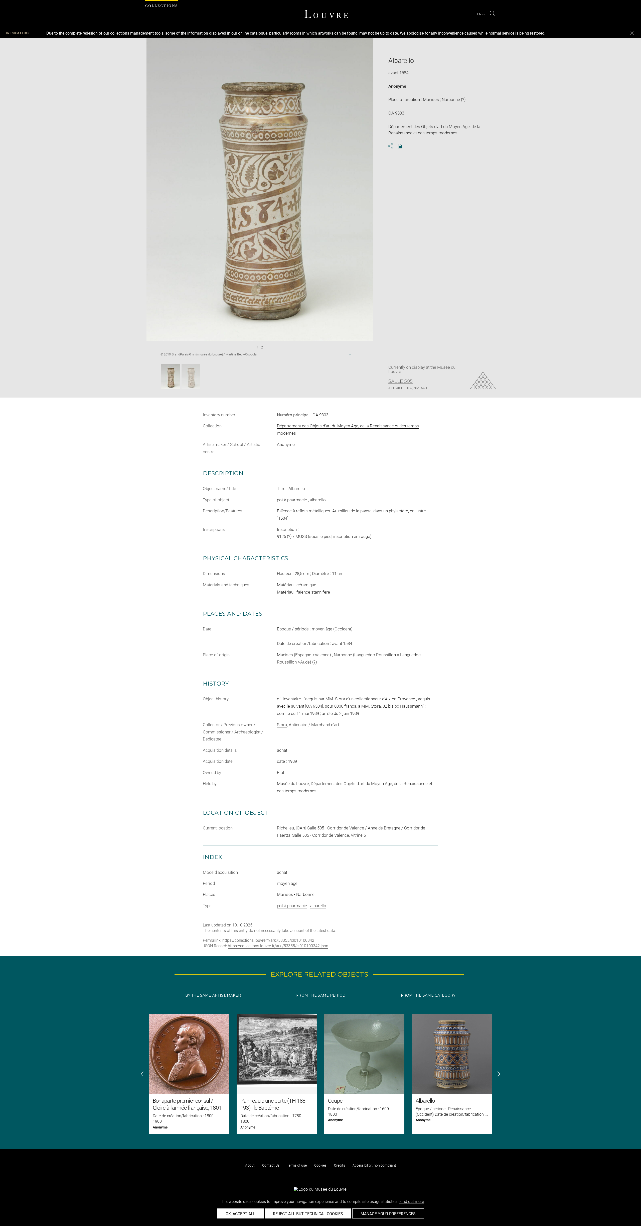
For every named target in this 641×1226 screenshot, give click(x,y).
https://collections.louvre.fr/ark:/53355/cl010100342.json (278, 946)
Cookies (320, 1165)
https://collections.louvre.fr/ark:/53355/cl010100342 (268, 940)
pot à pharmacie (292, 905)
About (250, 1165)
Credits (339, 1165)
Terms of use (297, 1165)
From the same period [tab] (321, 995)
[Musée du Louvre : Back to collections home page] (326, 14)
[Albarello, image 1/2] (171, 376)
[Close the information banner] (632, 33)
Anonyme (397, 86)
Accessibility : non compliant (374, 1165)
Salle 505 (400, 381)
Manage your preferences (388, 1213)
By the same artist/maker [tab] (213, 995)
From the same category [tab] (428, 995)
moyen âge (287, 883)
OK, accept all (240, 1213)
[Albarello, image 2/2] (191, 376)
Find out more (411, 1201)
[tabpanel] (320, 1074)
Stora (282, 724)
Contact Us (270, 1165)
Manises (285, 894)
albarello (318, 905)
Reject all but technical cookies (308, 1213)
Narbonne (305, 894)
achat (282, 872)
